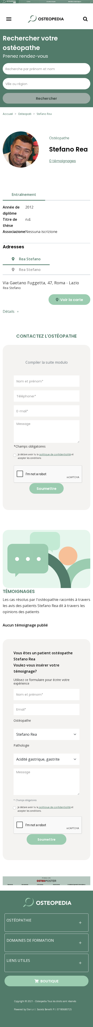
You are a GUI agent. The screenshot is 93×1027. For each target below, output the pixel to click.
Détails (8, 311)
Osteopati (24, 114)
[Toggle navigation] (9, 19)
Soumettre (46, 488)
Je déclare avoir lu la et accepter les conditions (46, 456)
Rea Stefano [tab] (29, 258)
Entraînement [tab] (24, 194)
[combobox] (46, 734)
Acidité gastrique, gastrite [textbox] (38, 759)
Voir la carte (71, 299)
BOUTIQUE (48, 981)
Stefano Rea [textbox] (26, 734)
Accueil (8, 114)
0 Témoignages (62, 161)
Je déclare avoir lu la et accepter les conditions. (45, 809)
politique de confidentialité (54, 807)
